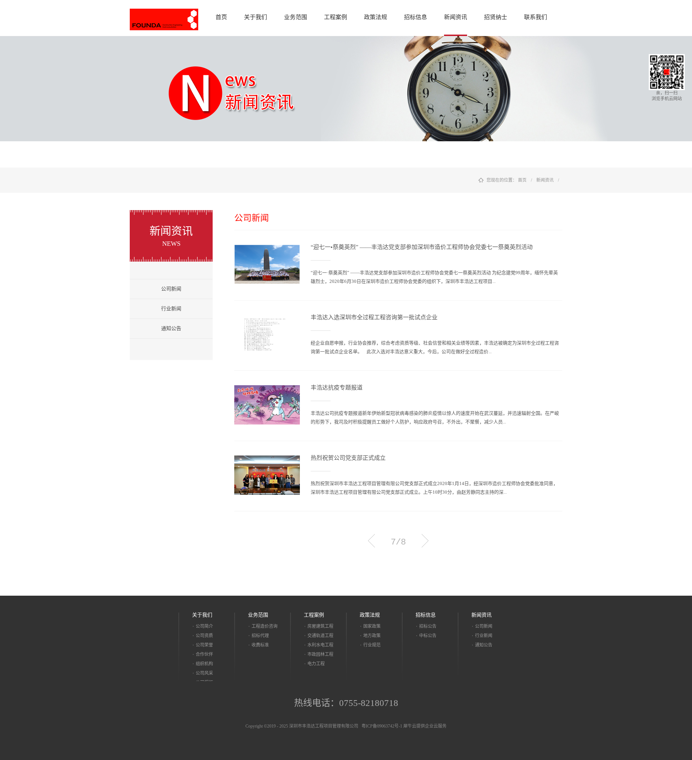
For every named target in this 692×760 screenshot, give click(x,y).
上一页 (371, 540)
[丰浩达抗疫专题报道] (267, 389)
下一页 (425, 540)
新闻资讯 (545, 180)
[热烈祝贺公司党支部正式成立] (267, 459)
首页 (221, 17)
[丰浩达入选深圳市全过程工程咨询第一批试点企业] (267, 319)
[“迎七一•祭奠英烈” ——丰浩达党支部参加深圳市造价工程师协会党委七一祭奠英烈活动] (267, 249)
